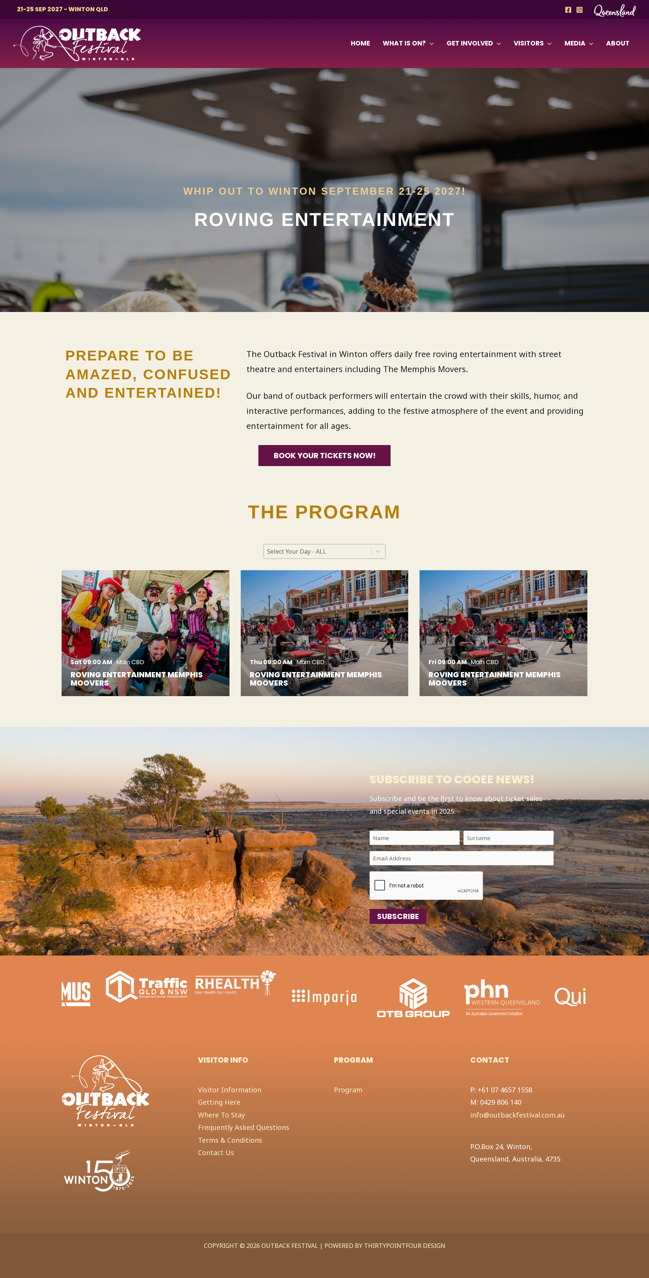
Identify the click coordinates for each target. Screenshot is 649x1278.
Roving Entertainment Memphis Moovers (137, 678)
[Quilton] (500, 993)
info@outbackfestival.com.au (517, 1114)
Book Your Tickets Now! (325, 455)
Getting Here (219, 1102)
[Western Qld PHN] (413, 997)
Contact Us (216, 1152)
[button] (430, 43)
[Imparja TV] (235, 997)
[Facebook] (568, 9)
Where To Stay (221, 1114)
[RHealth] (146, 982)
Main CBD (130, 662)
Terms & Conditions (230, 1140)
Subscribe (398, 916)
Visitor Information (229, 1089)
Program (348, 1089)
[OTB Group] (324, 997)
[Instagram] (579, 9)
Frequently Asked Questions (243, 1127)
